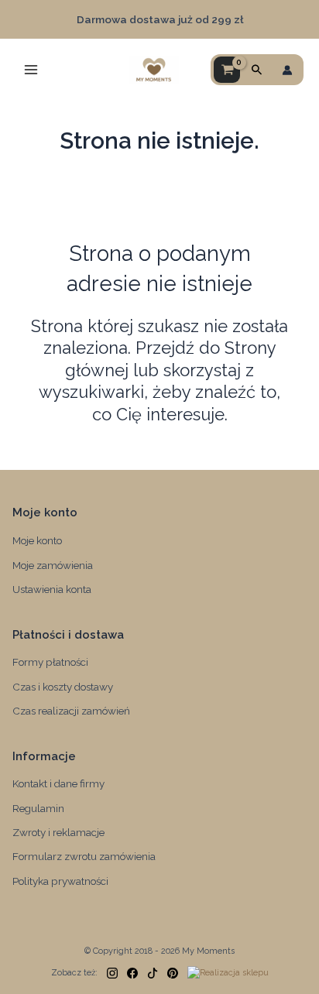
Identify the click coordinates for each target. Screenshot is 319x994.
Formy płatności (50, 662)
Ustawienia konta (51, 589)
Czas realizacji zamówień (71, 710)
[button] (257, 70)
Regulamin (38, 808)
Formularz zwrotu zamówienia (84, 856)
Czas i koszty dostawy (62, 686)
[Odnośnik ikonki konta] (287, 70)
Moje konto (37, 540)
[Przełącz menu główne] (30, 69)
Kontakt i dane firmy (58, 783)
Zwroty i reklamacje (58, 832)
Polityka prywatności (60, 881)
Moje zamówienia (52, 565)
